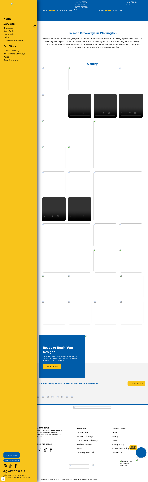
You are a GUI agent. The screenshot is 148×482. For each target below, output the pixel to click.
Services (9, 24)
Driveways (8, 27)
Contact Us (11, 455)
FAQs (114, 440)
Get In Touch (52, 366)
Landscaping (9, 34)
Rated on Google (110, 10)
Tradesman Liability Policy (123, 448)
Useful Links (119, 428)
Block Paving (9, 31)
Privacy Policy (118, 444)
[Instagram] (5, 467)
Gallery (115, 436)
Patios (6, 37)
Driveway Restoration (13, 40)
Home (7, 18)
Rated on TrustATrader (57, 10)
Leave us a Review (12, 460)
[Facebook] (15, 467)
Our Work (9, 46)
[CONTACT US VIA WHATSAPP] (141, 452)
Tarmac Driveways (11, 50)
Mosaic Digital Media (89, 479)
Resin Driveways (10, 59)
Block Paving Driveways (14, 53)
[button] (54, 79)
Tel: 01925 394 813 (44, 444)
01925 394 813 (66, 383)
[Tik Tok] (10, 467)
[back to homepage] (18, 10)
